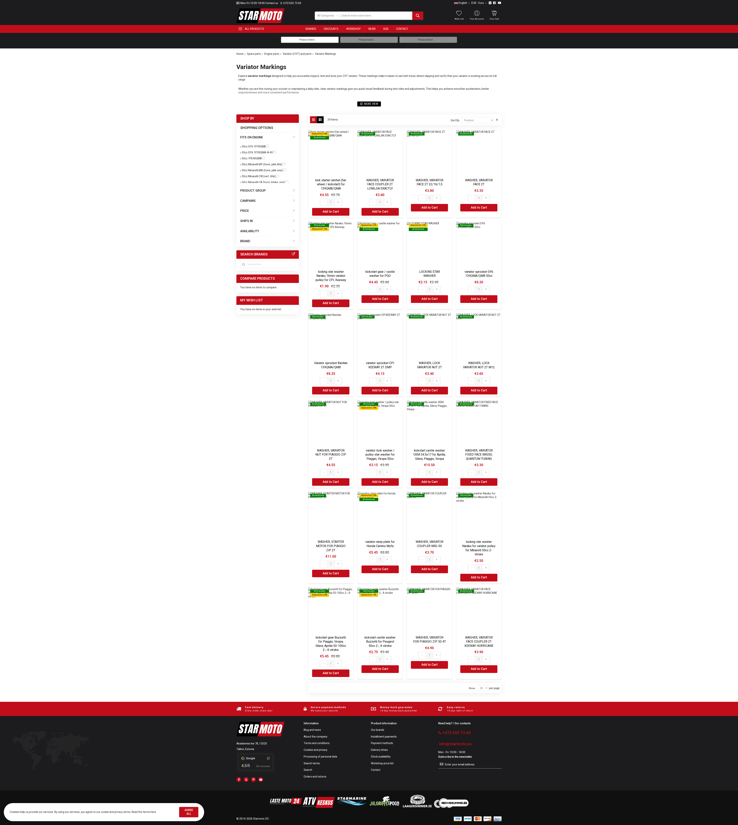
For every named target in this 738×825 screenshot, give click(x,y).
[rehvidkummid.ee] (451, 807)
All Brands (293, 254)
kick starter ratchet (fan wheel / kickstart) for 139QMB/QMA (330, 184)
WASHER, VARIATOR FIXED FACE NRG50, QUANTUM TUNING (479, 454)
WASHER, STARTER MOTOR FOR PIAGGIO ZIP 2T (331, 546)
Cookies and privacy (315, 750)
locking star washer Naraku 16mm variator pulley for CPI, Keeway (331, 275)
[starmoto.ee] (260, 15)
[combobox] (381, 16)
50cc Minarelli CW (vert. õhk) (260, 176)
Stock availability (381, 757)
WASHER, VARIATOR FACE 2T (479, 182)
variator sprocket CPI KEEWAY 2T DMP (380, 365)
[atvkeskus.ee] (319, 807)
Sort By (455, 120)
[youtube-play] (260, 779)
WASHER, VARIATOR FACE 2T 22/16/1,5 (429, 182)
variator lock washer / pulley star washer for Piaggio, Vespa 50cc (380, 454)
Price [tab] (244, 211)
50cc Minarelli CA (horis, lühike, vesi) (265, 182)
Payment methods (382, 743)
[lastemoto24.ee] (286, 807)
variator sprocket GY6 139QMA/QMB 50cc (479, 273)
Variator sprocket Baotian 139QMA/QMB (330, 365)
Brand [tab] (245, 241)
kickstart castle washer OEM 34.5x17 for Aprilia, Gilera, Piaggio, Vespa (429, 454)
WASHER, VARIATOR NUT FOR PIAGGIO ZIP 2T (330, 454)
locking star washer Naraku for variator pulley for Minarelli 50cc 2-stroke (478, 548)
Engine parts (271, 54)
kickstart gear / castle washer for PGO (380, 273)
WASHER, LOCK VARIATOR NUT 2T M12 (479, 365)
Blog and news (312, 730)
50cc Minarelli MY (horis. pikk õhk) (263, 164)
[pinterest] (253, 779)
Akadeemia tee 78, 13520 (251, 744)
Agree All (188, 812)
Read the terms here (144, 812)
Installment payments (384, 737)
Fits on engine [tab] (251, 137)
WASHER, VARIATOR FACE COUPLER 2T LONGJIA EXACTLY (380, 184)
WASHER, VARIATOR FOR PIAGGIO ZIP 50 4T (429, 639)
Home (240, 54)
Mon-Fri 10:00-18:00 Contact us (259, 3)
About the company (315, 737)
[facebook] (238, 779)
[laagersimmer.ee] (417, 807)
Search (308, 770)
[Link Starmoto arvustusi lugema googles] (255, 771)
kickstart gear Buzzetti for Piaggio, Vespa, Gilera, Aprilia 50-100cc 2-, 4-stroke (331, 643)
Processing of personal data (320, 757)
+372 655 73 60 (292, 3)
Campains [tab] (248, 201)
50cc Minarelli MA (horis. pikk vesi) (264, 170)
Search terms (312, 763)
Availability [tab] (249, 231)
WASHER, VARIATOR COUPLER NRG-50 (429, 544)
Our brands (377, 730)
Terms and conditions (317, 743)
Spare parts (254, 54)
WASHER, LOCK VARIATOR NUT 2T (429, 365)
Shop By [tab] (247, 118)
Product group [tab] (253, 190)
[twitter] (246, 779)
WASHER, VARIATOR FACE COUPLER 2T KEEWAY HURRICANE (479, 641)
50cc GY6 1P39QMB (255, 147)
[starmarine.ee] (351, 807)
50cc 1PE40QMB (253, 158)
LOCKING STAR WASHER (429, 273)
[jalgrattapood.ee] (384, 807)
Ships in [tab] (246, 221)
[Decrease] (324, 202)
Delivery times (379, 750)
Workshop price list (382, 763)
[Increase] (338, 202)
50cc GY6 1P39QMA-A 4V (259, 153)
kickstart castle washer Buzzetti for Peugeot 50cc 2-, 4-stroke (380, 641)
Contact (375, 770)
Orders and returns (315, 777)
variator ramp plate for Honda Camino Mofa (380, 544)
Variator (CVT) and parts (297, 54)
